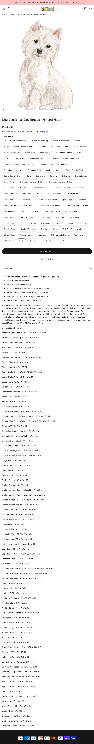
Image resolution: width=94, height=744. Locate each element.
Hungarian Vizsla (54, 194)
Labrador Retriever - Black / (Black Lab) (19, 205)
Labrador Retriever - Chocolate (50, 205)
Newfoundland (71, 211)
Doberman (66, 176)
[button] (3, 8)
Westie (21, 241)
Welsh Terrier (9, 241)
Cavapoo (42, 164)
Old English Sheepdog (28, 217)
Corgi (29, 176)
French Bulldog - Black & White (16, 188)
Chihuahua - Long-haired (13, 170)
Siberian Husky (9, 235)
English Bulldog (81, 176)
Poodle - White (9, 223)
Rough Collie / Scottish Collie (52, 223)
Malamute (25, 211)
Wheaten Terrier (35, 241)
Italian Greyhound (11, 200)
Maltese (36, 211)
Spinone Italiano (26, 235)
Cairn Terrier (19, 158)
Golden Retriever (10, 194)
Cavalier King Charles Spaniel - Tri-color (19, 164)
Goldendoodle (80, 188)
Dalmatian (53, 176)
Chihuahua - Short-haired (60, 164)
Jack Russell (27, 200)
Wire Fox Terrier (52, 241)
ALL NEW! (11, 14)
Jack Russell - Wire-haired (47, 200)
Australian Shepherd (61, 141)
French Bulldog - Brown (41, 188)
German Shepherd (62, 188)
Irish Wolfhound (72, 194)
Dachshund (40, 176)
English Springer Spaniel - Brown (61, 182)
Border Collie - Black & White (76, 147)
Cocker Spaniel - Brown (13, 176)
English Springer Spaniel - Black (32, 182)
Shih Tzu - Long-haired (49, 229)
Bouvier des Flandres (64, 152)
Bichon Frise (41, 147)
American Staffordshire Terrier (15, 141)
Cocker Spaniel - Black (74, 170)
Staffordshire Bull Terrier (60, 235)
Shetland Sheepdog (28, 229)
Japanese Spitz (67, 200)
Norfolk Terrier (9, 217)
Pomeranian (59, 217)
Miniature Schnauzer (52, 211)
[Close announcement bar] (91, 2)
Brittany (7, 158)
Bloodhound (55, 147)
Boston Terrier (45, 152)
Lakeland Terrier (10, 211)
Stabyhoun (41, 235)
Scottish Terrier (10, 229)
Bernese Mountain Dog (23, 147)
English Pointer (9, 182)
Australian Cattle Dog (40, 141)
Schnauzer (84, 223)
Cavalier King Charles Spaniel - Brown (66, 158)
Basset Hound (79, 141)
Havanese (39, 194)
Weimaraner (78, 235)
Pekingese (46, 217)
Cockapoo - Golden (53, 170)
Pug (21, 223)
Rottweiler (32, 223)
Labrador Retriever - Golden (77, 205)
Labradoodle (83, 200)
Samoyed (71, 223)
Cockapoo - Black (34, 170)
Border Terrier (30, 152)
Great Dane (26, 194)
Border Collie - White (12, 152)
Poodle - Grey (74, 217)
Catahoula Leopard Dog (38, 158)
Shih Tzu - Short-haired (72, 229)
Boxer (79, 152)
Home (4, 14)
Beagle (6, 147)
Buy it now (47, 259)
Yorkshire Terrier (69, 241)
